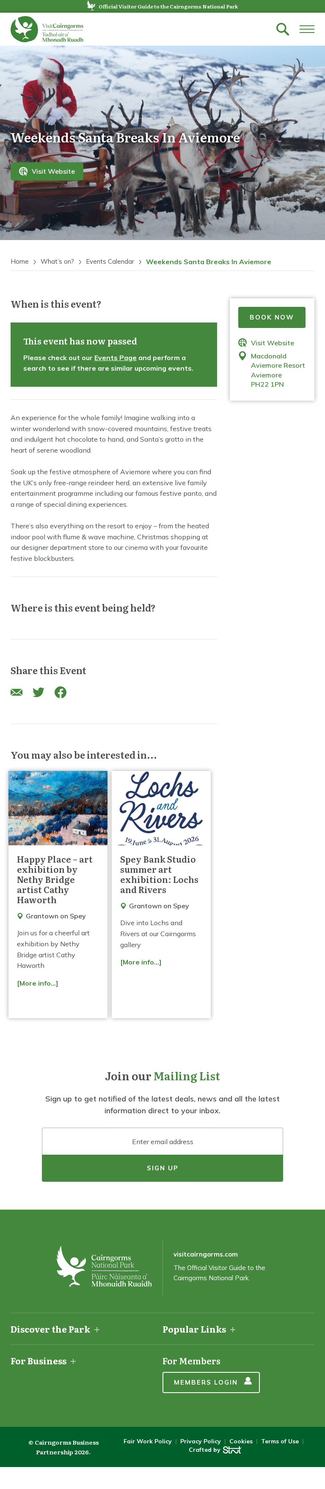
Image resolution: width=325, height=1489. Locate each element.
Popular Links (194, 1328)
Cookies (241, 1441)
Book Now (272, 317)
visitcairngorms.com (206, 1254)
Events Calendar (110, 261)
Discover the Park (50, 1328)
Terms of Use (280, 1441)
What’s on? (57, 261)
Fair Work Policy (148, 1441)
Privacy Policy (200, 1441)
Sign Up (163, 1168)
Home (20, 261)
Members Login (206, 1382)
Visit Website (53, 171)
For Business (38, 1360)
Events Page (115, 357)
